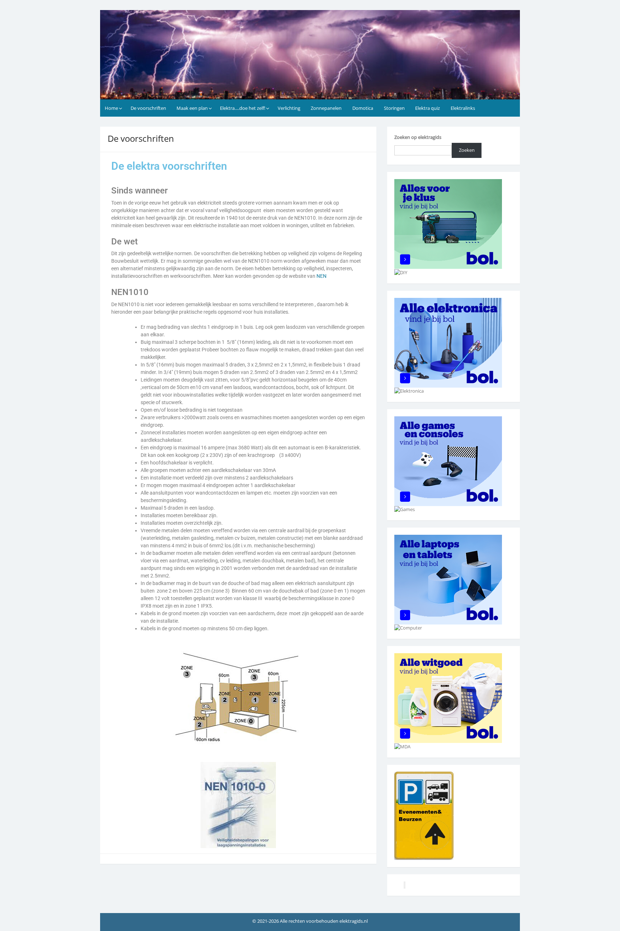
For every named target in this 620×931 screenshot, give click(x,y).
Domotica (362, 108)
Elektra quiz (427, 108)
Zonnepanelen (326, 108)
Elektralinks (463, 108)
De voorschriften (148, 108)
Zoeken (467, 150)
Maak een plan (192, 108)
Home (111, 108)
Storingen (394, 108)
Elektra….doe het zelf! (242, 108)
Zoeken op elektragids (417, 137)
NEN (321, 276)
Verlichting (289, 108)
